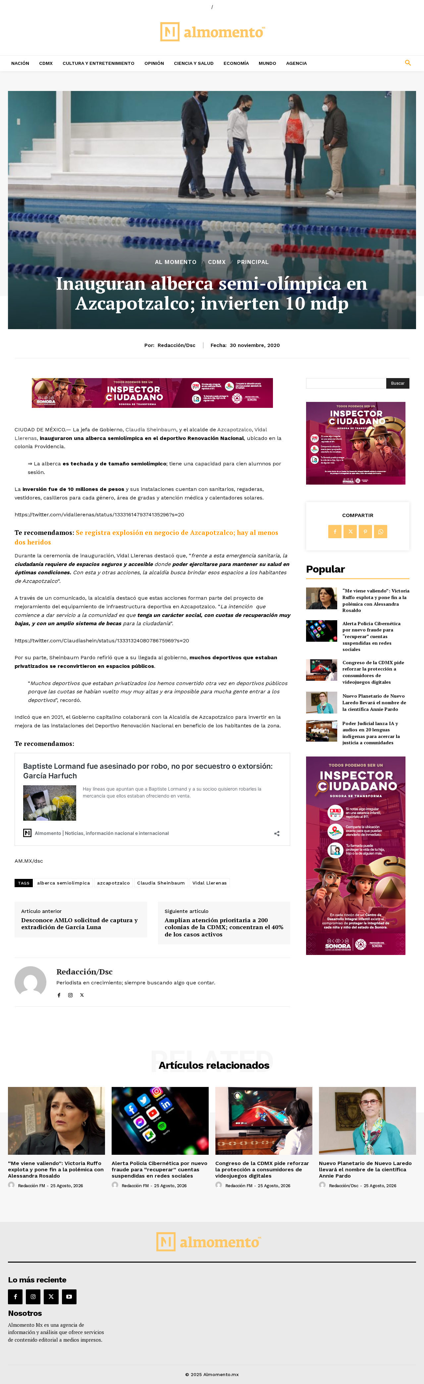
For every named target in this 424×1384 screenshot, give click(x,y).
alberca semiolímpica (63, 883)
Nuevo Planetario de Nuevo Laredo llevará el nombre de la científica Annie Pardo (374, 702)
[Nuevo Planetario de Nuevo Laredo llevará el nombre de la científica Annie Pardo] (321, 702)
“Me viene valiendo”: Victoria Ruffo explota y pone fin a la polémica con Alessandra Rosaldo (376, 600)
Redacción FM (31, 1185)
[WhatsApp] (380, 531)
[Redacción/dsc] (30, 982)
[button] (371, 63)
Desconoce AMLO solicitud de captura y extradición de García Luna (79, 924)
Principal (253, 262)
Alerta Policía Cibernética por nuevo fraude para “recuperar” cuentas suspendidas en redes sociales (371, 636)
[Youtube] (69, 1296)
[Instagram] (70, 993)
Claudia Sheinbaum (151, 429)
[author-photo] (12, 1185)
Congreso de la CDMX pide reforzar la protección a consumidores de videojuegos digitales (373, 672)
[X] (82, 993)
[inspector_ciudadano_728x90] (152, 406)
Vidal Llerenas (209, 883)
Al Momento (176, 262)
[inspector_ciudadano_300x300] (355, 483)
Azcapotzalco (234, 429)
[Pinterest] (365, 531)
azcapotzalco (113, 883)
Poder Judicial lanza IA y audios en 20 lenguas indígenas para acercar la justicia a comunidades (371, 733)
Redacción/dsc (176, 345)
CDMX (217, 262)
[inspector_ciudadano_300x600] (355, 953)
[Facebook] (58, 993)
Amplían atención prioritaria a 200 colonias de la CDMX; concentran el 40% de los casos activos (224, 927)
